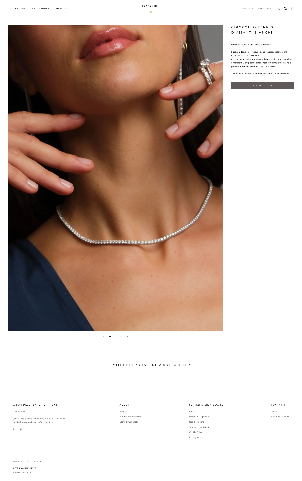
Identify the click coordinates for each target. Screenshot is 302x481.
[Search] (285, 8)
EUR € (246, 8)
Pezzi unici (40, 8)
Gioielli (123, 411)
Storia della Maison (129, 421)
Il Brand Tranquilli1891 (131, 416)
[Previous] (103, 336)
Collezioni (16, 8)
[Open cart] (292, 8)
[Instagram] (21, 429)
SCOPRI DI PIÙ (262, 85)
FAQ (191, 411)
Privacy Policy (196, 437)
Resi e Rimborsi (196, 421)
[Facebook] (14, 429)
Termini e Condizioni (199, 427)
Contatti (275, 411)
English (263, 8)
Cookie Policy (195, 432)
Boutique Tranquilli (280, 416)
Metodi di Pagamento (199, 416)
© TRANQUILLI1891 (24, 468)
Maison (61, 8)
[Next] (127, 336)
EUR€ (16, 461)
